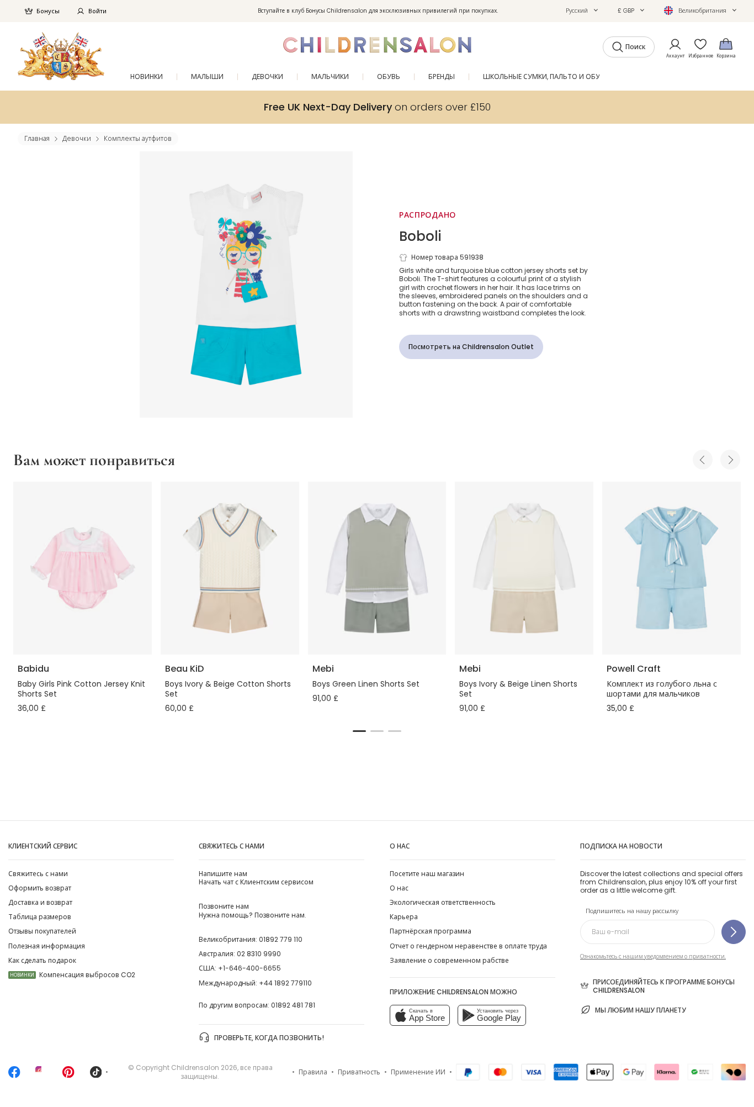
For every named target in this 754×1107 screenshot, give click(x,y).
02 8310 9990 (259, 953)
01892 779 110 (280, 939)
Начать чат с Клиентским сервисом (256, 878)
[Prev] (703, 460)
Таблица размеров (39, 916)
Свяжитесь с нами (38, 873)
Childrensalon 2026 (204, 1067)
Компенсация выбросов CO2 (72, 974)
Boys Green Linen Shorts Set (366, 684)
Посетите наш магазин (427, 873)
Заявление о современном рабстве (449, 960)
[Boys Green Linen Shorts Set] (377, 568)
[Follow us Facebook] (14, 1075)
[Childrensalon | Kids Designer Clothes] (61, 56)
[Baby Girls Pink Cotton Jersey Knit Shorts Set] (82, 568)
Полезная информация (46, 946)
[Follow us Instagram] (41, 1075)
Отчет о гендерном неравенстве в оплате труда (468, 946)
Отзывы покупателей (42, 931)
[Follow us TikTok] (96, 1075)
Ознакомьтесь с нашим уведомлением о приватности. (653, 956)
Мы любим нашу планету (640, 1010)
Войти (97, 11)
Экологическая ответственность (443, 902)
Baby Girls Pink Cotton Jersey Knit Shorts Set (81, 689)
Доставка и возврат (40, 902)
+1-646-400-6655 (249, 968)
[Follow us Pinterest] (68, 1075)
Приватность (359, 1072)
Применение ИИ (418, 1072)
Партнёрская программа (430, 931)
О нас (399, 888)
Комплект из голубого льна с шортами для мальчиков (662, 689)
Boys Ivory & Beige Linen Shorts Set (518, 689)
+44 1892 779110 (285, 983)
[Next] (730, 460)
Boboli (420, 236)
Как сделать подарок (42, 960)
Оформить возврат (39, 888)
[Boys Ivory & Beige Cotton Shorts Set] (230, 568)
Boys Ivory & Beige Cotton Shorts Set (228, 689)
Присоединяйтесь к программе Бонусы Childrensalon (664, 986)
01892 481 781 (293, 1005)
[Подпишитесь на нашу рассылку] (733, 932)
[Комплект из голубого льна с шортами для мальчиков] (671, 568)
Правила (313, 1072)
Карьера (404, 916)
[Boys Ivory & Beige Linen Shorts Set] (524, 568)
